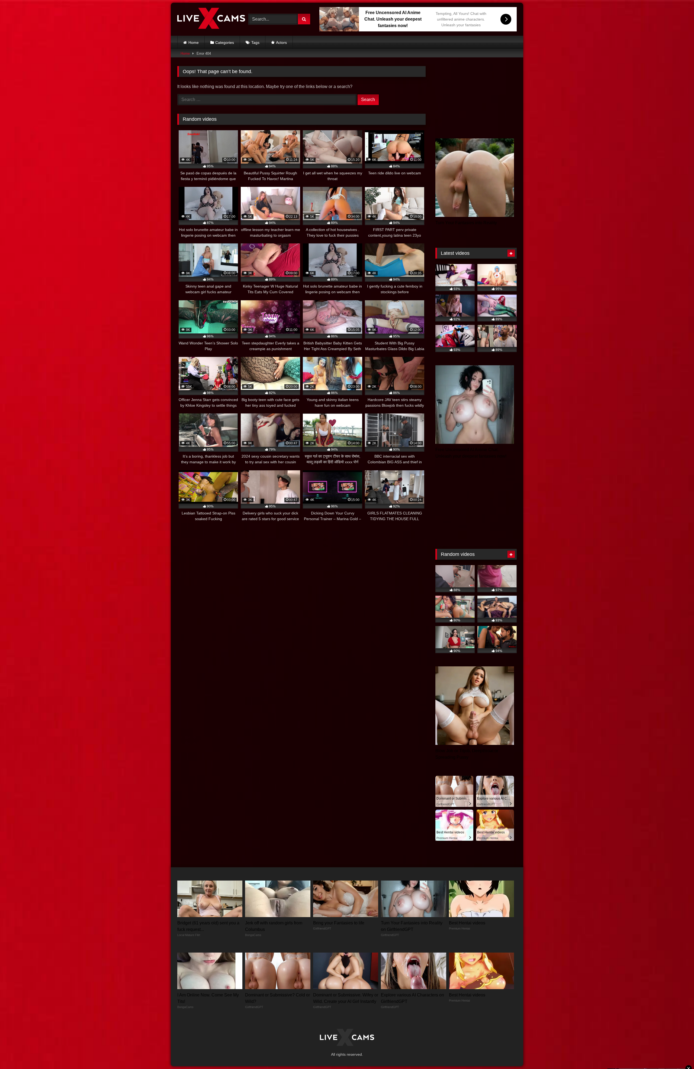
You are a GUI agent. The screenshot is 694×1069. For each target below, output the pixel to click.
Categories (224, 42)
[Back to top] (677, 1053)
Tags (255, 42)
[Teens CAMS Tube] (211, 19)
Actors (281, 42)
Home (193, 42)
